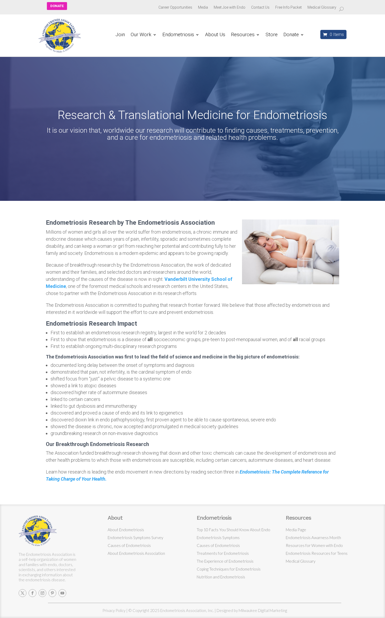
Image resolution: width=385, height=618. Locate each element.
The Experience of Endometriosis (225, 561)
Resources (243, 35)
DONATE (57, 6)
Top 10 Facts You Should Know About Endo (233, 529)
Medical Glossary (321, 7)
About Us (215, 35)
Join (120, 35)
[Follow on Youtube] (62, 593)
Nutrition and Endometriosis (221, 576)
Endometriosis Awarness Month (313, 537)
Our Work (141, 35)
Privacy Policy (113, 610)
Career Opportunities (175, 7)
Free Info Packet (288, 7)
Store (272, 35)
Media (203, 7)
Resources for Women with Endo (314, 545)
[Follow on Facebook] (32, 593)
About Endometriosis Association (136, 553)
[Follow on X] (22, 593)
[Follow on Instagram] (42, 593)
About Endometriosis (126, 529)
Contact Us (260, 7)
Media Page (296, 529)
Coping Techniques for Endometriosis (229, 569)
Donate (291, 35)
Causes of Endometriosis (129, 545)
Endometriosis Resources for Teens (317, 553)
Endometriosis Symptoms (218, 537)
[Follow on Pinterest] (52, 593)
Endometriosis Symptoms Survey (135, 537)
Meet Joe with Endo (229, 7)
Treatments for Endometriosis (223, 553)
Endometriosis (178, 35)
